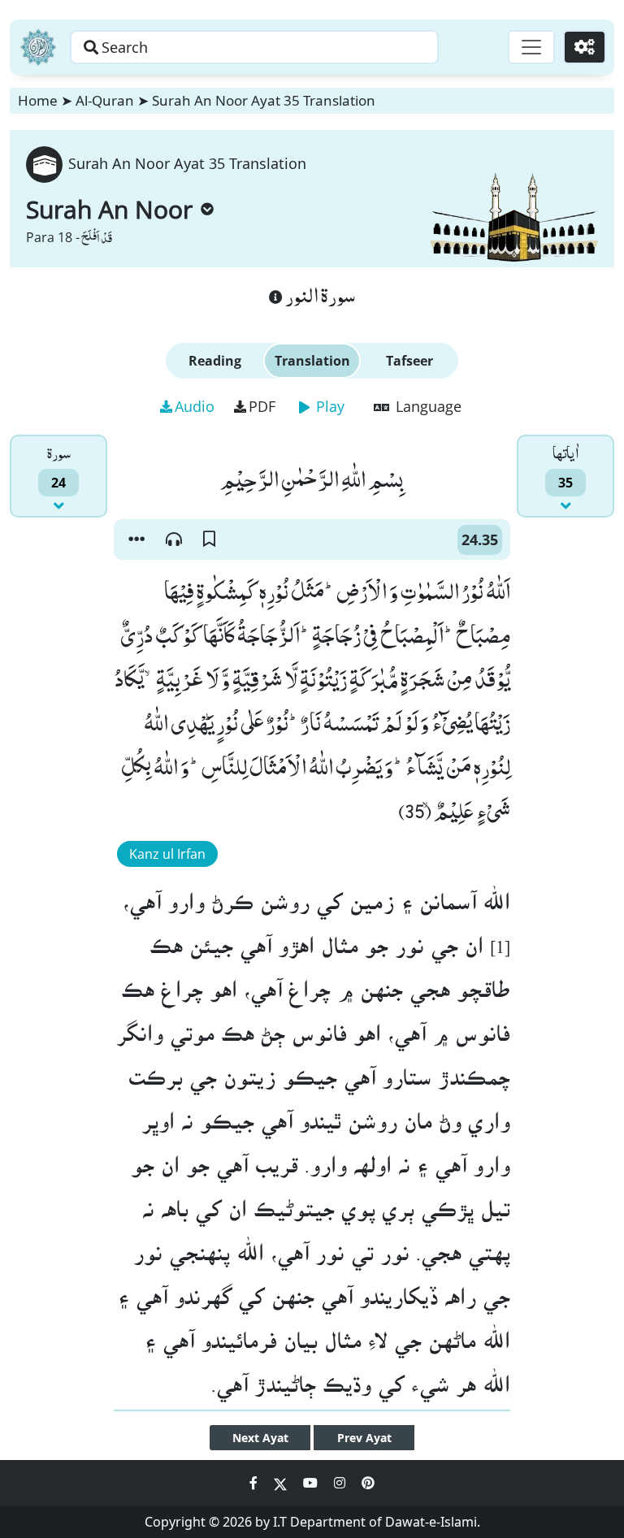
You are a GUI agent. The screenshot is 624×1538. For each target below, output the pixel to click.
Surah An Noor (109, 209)
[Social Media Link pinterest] (368, 1483)
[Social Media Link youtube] (312, 1483)
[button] (136, 539)
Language (427, 406)
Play (328, 406)
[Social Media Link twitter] (282, 1483)
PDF (262, 406)
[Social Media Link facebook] (255, 1483)
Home (38, 100)
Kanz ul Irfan (167, 854)
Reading (214, 361)
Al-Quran (105, 100)
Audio (194, 406)
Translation (312, 361)
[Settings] (584, 47)
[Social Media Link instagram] (341, 1483)
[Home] (38, 47)
